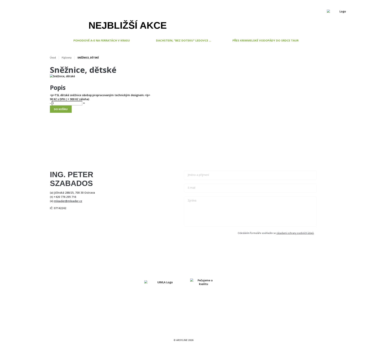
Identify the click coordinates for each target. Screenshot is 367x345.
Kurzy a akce (162, 16)
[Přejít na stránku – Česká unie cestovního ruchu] (203, 282)
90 (51, 99)
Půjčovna (66, 57)
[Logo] (341, 16)
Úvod (53, 57)
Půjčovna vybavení (209, 16)
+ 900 (71, 99)
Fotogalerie (289, 16)
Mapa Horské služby (261, 16)
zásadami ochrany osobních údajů (295, 233)
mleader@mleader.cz (68, 201)
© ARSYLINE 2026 (183, 340)
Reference (184, 16)
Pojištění (235, 16)
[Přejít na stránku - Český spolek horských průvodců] (163, 282)
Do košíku (61, 109)
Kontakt (310, 16)
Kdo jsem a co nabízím (132, 16)
